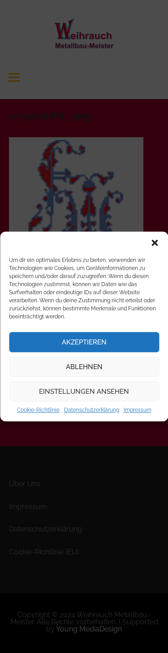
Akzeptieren (84, 342)
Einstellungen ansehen (84, 391)
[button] (154, 242)
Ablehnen (84, 367)
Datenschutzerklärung (91, 410)
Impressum (137, 410)
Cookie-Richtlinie (38, 410)
